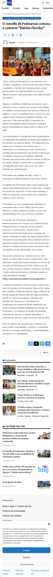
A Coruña (20, 401)
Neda (31, 401)
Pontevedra (34, 18)
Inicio (4, 14)
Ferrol (26, 401)
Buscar (45, 352)
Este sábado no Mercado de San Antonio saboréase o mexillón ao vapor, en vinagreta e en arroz (33, 383)
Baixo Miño (21, 375)
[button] (49, 524)
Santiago (28, 416)
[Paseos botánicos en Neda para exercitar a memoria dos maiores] (9, 398)
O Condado (8, 18)
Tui (36, 375)
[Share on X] (13, 35)
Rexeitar (26, 557)
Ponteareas (21, 18)
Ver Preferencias (26, 564)
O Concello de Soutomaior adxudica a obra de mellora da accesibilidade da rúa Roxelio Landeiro (19, 454)
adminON (12, 42)
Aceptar (26, 550)
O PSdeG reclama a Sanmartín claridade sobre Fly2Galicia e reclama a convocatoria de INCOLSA (33, 410)
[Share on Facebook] (9, 35)
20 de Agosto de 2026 (12, 482)
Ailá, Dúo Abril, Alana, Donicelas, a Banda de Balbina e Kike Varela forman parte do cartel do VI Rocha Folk (33, 369)
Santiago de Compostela (40, 416)
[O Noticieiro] (9, 2)
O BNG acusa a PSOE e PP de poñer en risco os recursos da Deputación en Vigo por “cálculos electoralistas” (19, 469)
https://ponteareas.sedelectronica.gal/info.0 (24, 278)
